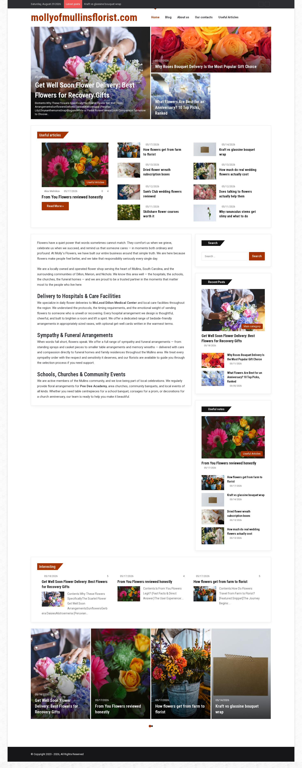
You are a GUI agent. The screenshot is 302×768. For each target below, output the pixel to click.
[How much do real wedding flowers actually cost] (205, 171)
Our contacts (204, 17)
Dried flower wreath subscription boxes (107, 4)
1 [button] (150, 726)
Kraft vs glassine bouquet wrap (245, 495)
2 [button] (152, 726)
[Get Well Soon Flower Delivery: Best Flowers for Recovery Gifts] (90, 73)
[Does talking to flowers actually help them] (205, 191)
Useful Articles (228, 17)
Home (155, 17)
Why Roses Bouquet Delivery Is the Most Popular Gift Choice (206, 66)
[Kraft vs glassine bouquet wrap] (205, 149)
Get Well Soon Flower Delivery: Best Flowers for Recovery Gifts (56, 706)
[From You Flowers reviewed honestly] (129, 593)
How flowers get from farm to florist (220, 581)
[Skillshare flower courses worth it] (129, 212)
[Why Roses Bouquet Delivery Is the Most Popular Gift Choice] (211, 50)
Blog (168, 17)
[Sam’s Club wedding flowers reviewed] (129, 191)
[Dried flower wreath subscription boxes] (129, 170)
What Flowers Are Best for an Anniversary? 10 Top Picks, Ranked (179, 107)
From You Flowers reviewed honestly (72, 197)
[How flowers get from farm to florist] (129, 150)
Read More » (55, 206)
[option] (151, 73)
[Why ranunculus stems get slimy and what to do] (205, 213)
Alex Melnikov (52, 191)
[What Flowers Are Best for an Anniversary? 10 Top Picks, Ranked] (180, 96)
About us (183, 17)
